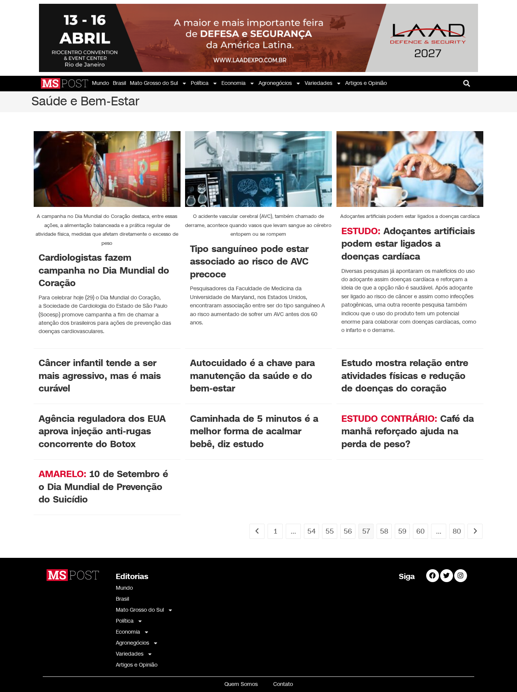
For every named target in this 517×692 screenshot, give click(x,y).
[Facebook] (432, 575)
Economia (233, 83)
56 (348, 531)
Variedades (318, 83)
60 (420, 531)
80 (457, 531)
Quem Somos (241, 684)
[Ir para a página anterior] (257, 531)
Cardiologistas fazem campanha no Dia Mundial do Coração (104, 270)
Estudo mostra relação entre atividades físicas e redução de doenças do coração (404, 376)
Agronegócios (275, 83)
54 (311, 531)
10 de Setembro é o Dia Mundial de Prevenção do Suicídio (103, 487)
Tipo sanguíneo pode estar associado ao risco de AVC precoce (249, 262)
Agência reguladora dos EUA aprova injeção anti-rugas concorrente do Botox (102, 431)
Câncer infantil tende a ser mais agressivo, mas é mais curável (100, 376)
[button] (467, 83)
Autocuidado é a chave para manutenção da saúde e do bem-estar (252, 376)
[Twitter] (446, 575)
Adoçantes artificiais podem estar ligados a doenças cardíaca (408, 244)
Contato (283, 684)
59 (402, 531)
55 (329, 531)
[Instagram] (460, 575)
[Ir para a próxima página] (475, 531)
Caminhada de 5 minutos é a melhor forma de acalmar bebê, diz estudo (254, 431)
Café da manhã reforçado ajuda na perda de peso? (407, 431)
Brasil (119, 83)
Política (200, 83)
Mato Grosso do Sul (154, 83)
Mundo (100, 83)
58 (384, 531)
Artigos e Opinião (366, 83)
